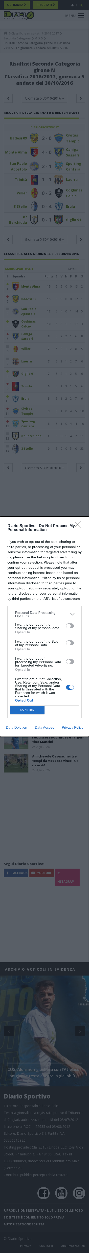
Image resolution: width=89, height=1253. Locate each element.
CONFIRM (27, 709)
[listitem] (44, 614)
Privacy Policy (72, 727)
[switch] (70, 625)
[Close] (79, 526)
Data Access (44, 727)
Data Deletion (16, 727)
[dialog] (44, 626)
